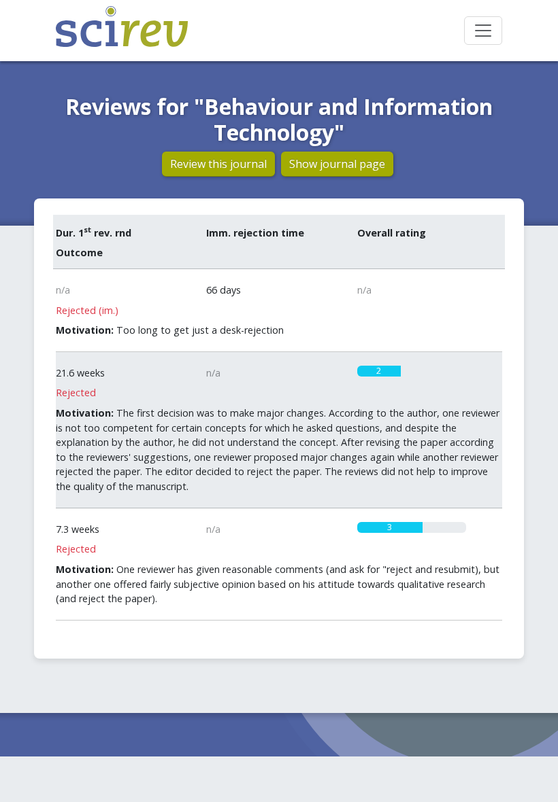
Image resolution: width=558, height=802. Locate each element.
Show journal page (337, 163)
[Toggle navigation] (483, 30)
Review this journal (218, 163)
